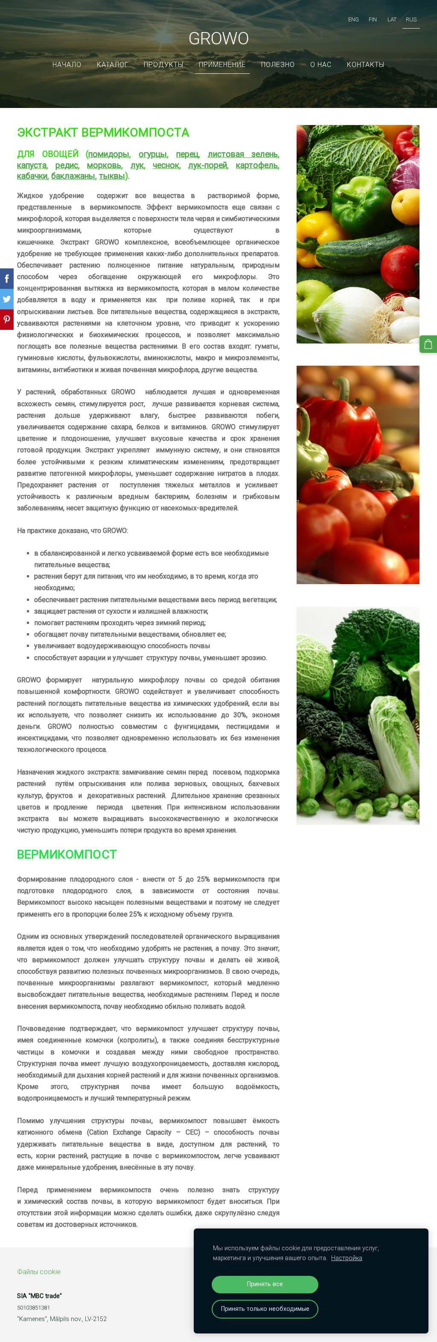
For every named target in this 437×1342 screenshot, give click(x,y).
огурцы (153, 154)
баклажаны (73, 176)
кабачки (32, 176)
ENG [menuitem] (353, 19)
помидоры (108, 154)
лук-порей (207, 165)
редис (66, 165)
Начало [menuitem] (67, 65)
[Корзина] (428, 344)
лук (137, 165)
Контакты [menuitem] (366, 65)
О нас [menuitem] (321, 65)
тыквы (112, 176)
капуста (32, 165)
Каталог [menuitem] (112, 65)
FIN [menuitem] (373, 19)
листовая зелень (243, 154)
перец (187, 154)
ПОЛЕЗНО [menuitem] (278, 65)
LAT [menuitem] (391, 19)
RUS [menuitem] (411, 19)
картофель (257, 165)
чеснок (166, 165)
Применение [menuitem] (222, 65)
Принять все (265, 1284)
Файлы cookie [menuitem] (39, 1272)
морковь (104, 165)
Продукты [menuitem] (164, 65)
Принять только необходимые (265, 1309)
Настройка (346, 1258)
